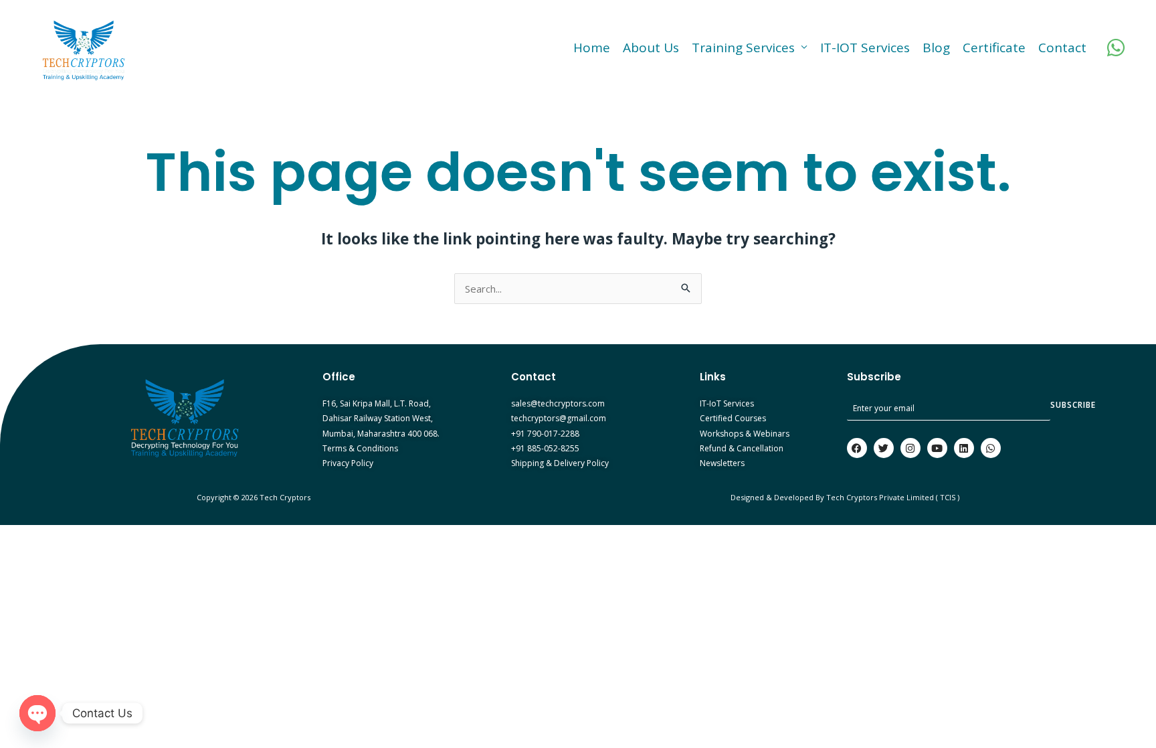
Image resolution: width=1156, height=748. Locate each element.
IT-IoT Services (727, 403)
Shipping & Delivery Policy (560, 463)
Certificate (994, 47)
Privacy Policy (347, 463)
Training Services (743, 47)
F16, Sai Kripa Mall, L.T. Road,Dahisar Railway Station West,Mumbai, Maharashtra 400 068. (381, 418)
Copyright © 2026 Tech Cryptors (254, 497)
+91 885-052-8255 (545, 448)
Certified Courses (733, 418)
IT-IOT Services (865, 47)
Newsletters (722, 463)
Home (591, 47)
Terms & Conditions (360, 448)
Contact (1062, 47)
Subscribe (1073, 404)
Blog (936, 47)
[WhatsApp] (1116, 48)
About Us (651, 47)
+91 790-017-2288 (545, 433)
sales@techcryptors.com (558, 403)
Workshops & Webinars (744, 433)
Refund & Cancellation (741, 448)
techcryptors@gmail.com (558, 418)
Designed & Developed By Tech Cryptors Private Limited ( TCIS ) (845, 497)
